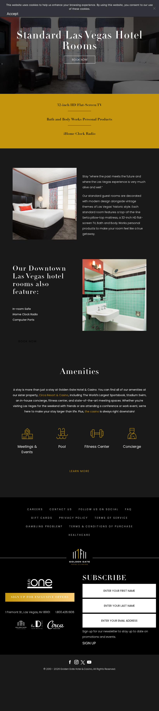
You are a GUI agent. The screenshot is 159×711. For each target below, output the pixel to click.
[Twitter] (83, 662)
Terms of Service (111, 517)
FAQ (128, 509)
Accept (12, 14)
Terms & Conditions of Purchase (101, 526)
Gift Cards (42, 517)
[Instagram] (76, 662)
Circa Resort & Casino (53, 395)
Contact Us (61, 509)
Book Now (79, 60)
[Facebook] (70, 662)
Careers (35, 509)
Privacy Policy (73, 517)
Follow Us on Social (98, 509)
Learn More (79, 471)
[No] (154, 8)
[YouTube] (89, 662)
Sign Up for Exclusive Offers (40, 597)
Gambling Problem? (44, 526)
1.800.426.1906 (64, 612)
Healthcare (80, 535)
